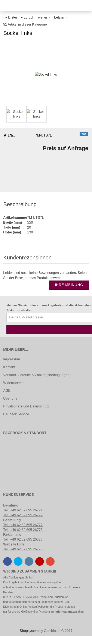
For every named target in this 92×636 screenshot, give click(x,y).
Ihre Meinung (69, 285)
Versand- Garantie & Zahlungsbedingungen (36, 375)
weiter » (44, 17)
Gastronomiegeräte (49, 582)
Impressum (11, 359)
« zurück (27, 17)
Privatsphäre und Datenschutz (26, 406)
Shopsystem (29, 631)
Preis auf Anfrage (65, 148)
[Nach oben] (11, 630)
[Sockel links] (46, 72)
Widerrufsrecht (14, 383)
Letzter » (60, 17)
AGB (6, 390)
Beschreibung (20, 204)
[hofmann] (14, 5)
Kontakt (9, 367)
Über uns (10, 398)
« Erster (11, 17)
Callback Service (16, 414)
